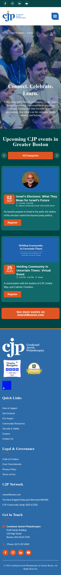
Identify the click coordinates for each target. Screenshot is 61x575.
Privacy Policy (9, 469)
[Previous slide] (4, 155)
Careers (6, 433)
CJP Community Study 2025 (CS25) (20, 505)
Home (5, 33)
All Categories (30, 155)
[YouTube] (28, 553)
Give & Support (9, 408)
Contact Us (7, 438)
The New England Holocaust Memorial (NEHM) (25, 499)
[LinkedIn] (21, 553)
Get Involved (17, 33)
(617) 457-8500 (22, 544)
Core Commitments (11, 464)
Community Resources (13, 423)
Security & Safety (10, 428)
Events (30, 33)
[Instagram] (13, 553)
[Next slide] (57, 155)
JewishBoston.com (11, 494)
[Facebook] (5, 553)
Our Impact (7, 418)
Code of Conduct (10, 459)
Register (12, 222)
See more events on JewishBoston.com (31, 313)
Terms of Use (8, 474)
